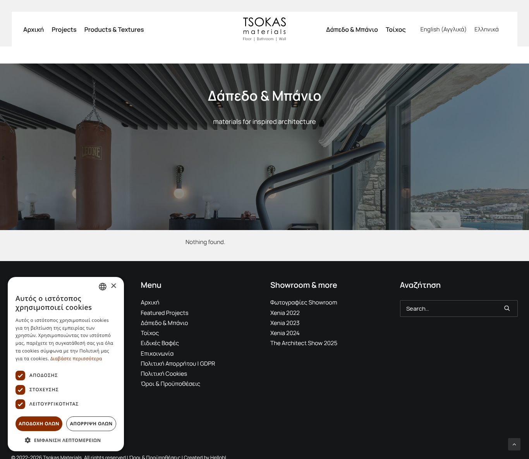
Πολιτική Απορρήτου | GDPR (178, 363)
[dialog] (66, 364)
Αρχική (33, 29)
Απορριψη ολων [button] (91, 423)
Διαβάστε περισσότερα (76, 358)
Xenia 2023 (285, 323)
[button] (507, 308)
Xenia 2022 (285, 313)
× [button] (113, 286)
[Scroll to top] (514, 444)
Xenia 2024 (285, 333)
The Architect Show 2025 (303, 343)
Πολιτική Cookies (164, 374)
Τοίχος (396, 29)
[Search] (459, 308)
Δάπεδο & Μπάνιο (352, 29)
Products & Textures (114, 29)
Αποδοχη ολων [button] (39, 423)
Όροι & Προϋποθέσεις (171, 384)
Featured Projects (165, 313)
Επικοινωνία (157, 353)
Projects (64, 29)
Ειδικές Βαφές (160, 343)
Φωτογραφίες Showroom (303, 302)
